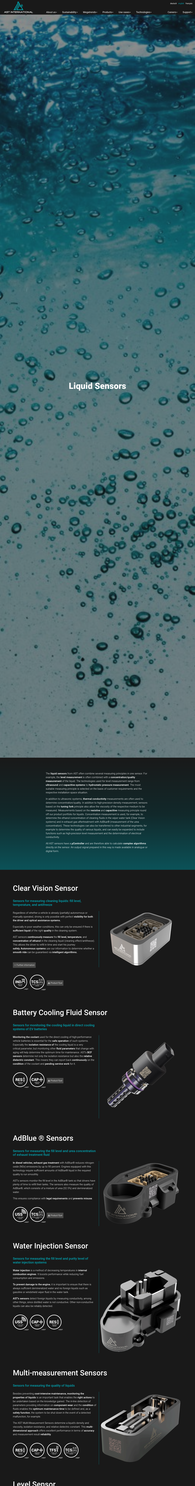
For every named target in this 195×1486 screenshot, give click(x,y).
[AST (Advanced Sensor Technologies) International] (18, 7)
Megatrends (89, 12)
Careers (172, 12)
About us (51, 12)
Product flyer (56, 983)
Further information (25, 965)
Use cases (124, 12)
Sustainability (69, 12)
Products (107, 12)
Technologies (143, 12)
